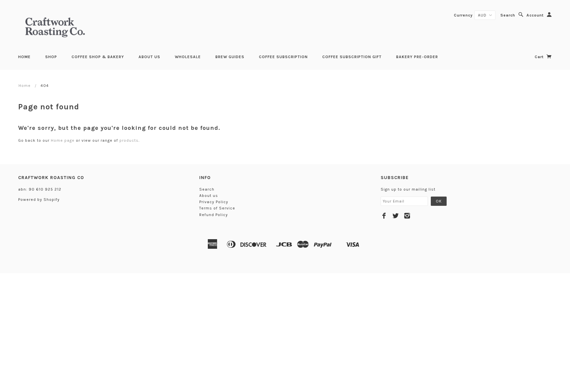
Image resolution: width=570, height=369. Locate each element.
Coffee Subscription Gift (352, 57)
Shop (51, 57)
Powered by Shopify (39, 199)
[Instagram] (407, 215)
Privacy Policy (213, 202)
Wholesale (188, 57)
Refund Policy (213, 214)
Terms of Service (217, 208)
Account (535, 15)
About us (149, 57)
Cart (540, 57)
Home (24, 57)
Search (507, 15)
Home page (63, 140)
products (129, 140)
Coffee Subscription (283, 57)
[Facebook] (384, 215)
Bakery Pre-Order (417, 57)
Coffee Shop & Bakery (98, 57)
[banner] (55, 26)
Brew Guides (229, 57)
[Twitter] (395, 215)
